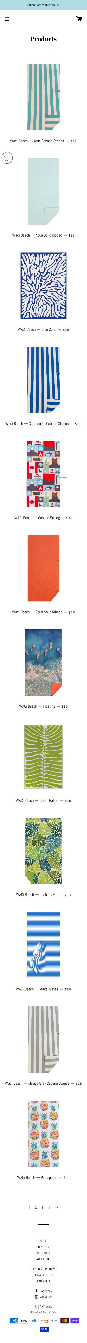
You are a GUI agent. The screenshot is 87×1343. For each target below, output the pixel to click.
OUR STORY (43, 1247)
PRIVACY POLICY (43, 1275)
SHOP (43, 1241)
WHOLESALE (43, 1259)
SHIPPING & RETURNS (43, 1269)
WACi (49, 1307)
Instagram (45, 1297)
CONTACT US (43, 1281)
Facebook (45, 1291)
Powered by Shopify (43, 1312)
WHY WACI (43, 1253)
